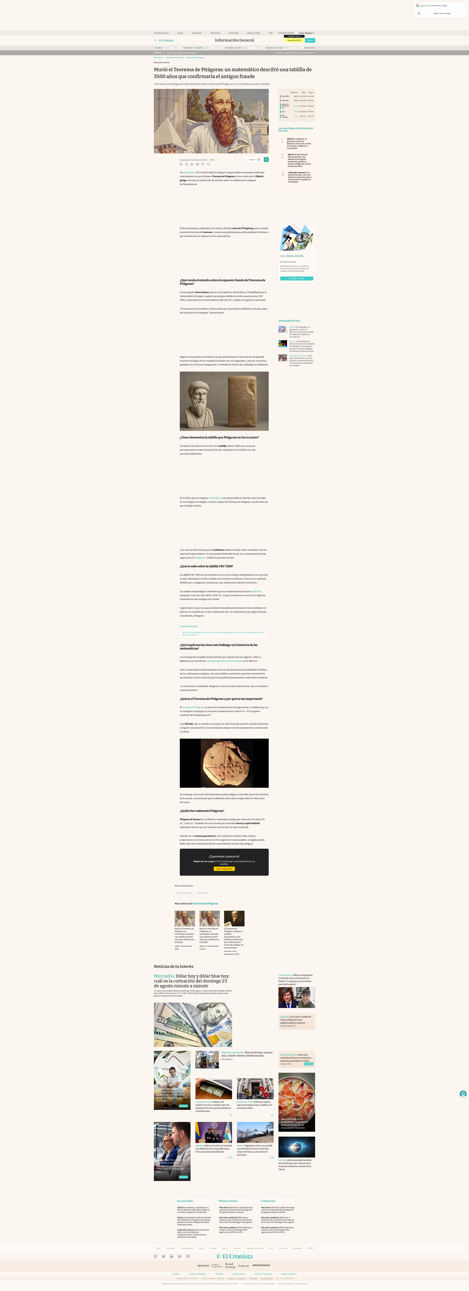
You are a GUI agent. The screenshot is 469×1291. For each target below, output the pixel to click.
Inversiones (297, 1248)
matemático (189, 172)
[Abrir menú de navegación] (155, 40)
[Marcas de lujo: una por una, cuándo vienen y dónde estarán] (207, 1062)
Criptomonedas (187, 1248)
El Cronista (158, 57)
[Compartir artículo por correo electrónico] (203, 164)
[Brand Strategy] (230, 1266)
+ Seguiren (255, 160)
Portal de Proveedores (262, 1274)
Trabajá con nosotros (289, 1274)
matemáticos (215, 498)
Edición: (305, 33)
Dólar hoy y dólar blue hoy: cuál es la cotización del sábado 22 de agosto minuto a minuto (312, 53)
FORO (271, 33)
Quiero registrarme (224, 869)
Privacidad (253, 1278)
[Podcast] (244, 1266)
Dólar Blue (171, 1248)
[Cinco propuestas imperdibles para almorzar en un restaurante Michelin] (296, 1102)
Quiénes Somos (239, 1274)
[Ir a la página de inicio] (166, 40)
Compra (311, 92)
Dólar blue (196, 33)
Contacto (175, 1274)
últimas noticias (161, 33)
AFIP (271, 1248)
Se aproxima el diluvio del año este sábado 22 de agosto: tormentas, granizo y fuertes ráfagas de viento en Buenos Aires (299, 160)
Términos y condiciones (237, 1278)
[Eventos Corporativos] (217, 1266)
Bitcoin (201, 1248)
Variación (294, 92)
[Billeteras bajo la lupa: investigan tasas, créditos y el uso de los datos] (255, 1088)
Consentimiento (267, 1278)
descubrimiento (203, 893)
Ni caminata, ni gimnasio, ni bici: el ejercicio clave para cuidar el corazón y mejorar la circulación (299, 143)
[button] (463, 1094)
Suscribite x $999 (294, 40)
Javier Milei (215, 33)
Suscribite (219, 1274)
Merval (225, 1248)
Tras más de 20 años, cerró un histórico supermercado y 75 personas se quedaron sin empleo (300, 177)
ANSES (310, 1248)
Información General (174, 57)
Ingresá (310, 40)
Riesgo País (233, 33)
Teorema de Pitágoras (195, 57)
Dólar (180, 33)
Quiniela (237, 1248)
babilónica (256, 591)
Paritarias (283, 1248)
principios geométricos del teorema (225, 661)
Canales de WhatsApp (197, 1274)
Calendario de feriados (254, 1248)
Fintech (213, 1248)
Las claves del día (292, 255)
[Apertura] (203, 1266)
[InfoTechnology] (261, 1266)
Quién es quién (253, 33)
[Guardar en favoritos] (266, 159)
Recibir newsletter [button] (298, 278)
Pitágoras (200, 557)
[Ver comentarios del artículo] (208, 164)
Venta (304, 92)
